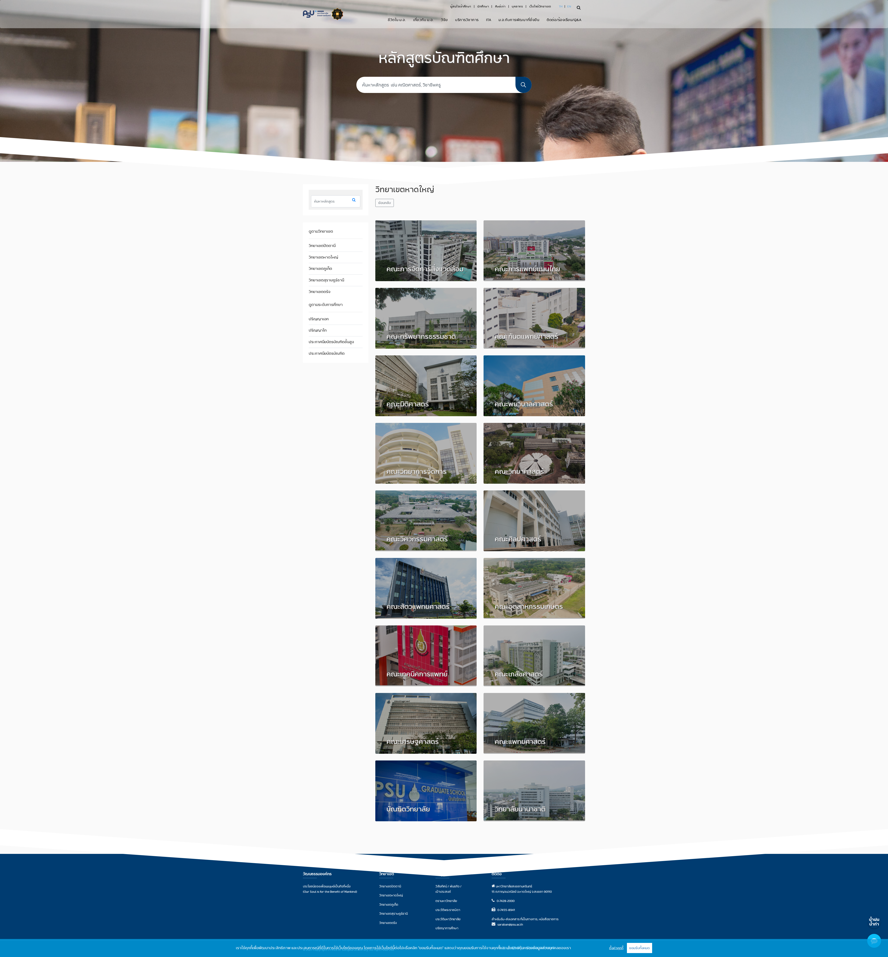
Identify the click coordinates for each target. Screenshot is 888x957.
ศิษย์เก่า (500, 6)
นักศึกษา (483, 6)
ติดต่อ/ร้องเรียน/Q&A (564, 19)
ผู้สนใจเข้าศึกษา (460, 6)
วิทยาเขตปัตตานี (322, 246)
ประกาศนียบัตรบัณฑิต (327, 353)
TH (561, 6)
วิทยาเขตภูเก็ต (320, 268)
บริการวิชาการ (467, 19)
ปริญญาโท (318, 330)
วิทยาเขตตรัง (319, 292)
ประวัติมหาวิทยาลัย (447, 919)
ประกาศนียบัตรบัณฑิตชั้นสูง (331, 342)
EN (569, 6)
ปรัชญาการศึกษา (446, 928)
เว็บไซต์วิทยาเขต (540, 6)
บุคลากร (517, 6)
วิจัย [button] (444, 19)
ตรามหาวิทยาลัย (446, 901)
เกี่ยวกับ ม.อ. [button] (423, 19)
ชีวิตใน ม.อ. (397, 19)
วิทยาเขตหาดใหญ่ (323, 257)
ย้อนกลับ (384, 202)
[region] (444, 948)
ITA (488, 19)
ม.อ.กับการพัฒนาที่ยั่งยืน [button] (519, 19)
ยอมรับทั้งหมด (639, 948)
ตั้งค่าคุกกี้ (616, 948)
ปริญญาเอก (319, 319)
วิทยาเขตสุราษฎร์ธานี (326, 280)
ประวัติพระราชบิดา (447, 910)
